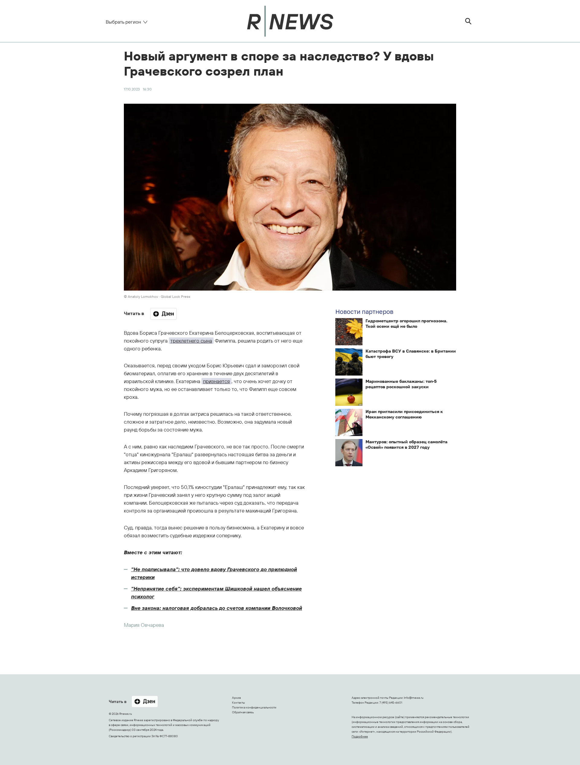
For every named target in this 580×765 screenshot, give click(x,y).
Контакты (238, 703)
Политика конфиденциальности (254, 707)
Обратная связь (243, 712)
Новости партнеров (364, 311)
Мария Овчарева (144, 625)
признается (216, 381)
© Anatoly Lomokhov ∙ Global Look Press (157, 296)
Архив (236, 698)
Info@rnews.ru (414, 698)
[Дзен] (163, 314)
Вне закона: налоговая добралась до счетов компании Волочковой (216, 608)
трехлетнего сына (191, 340)
